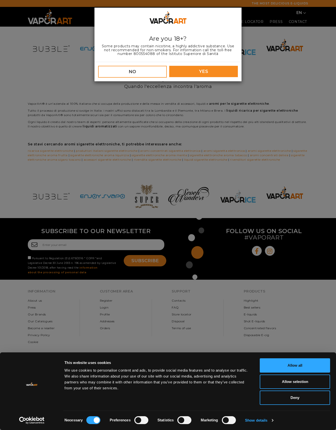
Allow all (295, 365)
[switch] (141, 420)
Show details (256, 420)
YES (203, 71)
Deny (294, 398)
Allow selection (295, 381)
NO (132, 71)
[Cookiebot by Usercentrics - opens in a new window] (31, 420)
